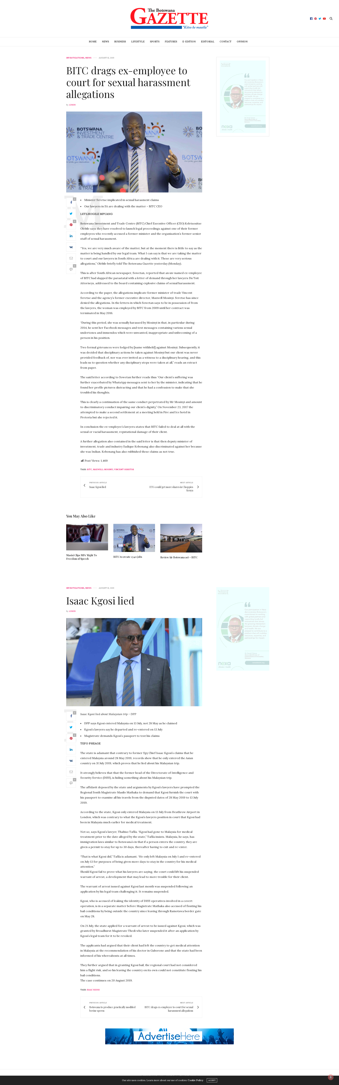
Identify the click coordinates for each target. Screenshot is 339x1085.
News (105, 41)
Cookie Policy (195, 1080)
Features (171, 41)
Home (93, 41)
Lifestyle (138, 41)
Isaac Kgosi (93, 990)
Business (120, 41)
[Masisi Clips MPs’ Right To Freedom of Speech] (87, 537)
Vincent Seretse (124, 469)
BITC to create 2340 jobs (127, 556)
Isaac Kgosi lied (100, 600)
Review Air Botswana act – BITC (179, 557)
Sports (154, 41)
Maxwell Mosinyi (103, 469)
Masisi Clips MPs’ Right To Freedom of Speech (81, 557)
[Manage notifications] (331, 1077)
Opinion (242, 41)
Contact (225, 41)
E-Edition (189, 41)
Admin (72, 105)
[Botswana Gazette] (169, 18)
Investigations (75, 58)
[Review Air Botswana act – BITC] (181, 538)
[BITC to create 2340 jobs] (134, 538)
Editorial (207, 41)
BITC (89, 469)
